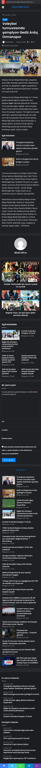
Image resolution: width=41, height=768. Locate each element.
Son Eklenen (20, 470)
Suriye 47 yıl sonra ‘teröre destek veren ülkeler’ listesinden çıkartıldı (18, 642)
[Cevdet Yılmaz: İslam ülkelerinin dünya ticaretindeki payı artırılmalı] (8, 612)
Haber (14, 15)
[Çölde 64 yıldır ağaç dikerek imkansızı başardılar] (8, 503)
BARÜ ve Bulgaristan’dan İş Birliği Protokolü (27, 491)
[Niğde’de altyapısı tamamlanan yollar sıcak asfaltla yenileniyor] (11, 335)
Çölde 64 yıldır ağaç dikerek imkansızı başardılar (23, 2)
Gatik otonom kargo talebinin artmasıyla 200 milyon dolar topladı (19, 623)
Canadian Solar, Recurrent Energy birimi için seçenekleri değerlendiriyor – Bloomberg (19, 538)
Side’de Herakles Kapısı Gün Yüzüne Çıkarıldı (9, 371)
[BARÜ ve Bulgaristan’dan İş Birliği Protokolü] (8, 162)
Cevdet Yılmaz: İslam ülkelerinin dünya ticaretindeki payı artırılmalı (25, 612)
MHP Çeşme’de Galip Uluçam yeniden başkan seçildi (30, 371)
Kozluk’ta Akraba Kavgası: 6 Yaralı (28, 332)
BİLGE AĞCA (9, 42)
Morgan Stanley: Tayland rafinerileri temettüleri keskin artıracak (17, 557)
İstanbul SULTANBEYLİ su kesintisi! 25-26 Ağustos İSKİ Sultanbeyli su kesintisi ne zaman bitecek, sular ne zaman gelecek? (19, 600)
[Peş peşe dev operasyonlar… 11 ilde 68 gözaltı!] (8, 633)
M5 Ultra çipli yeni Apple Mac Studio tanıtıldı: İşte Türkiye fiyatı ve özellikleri (27, 660)
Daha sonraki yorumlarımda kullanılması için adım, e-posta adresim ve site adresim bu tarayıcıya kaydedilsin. (19, 450)
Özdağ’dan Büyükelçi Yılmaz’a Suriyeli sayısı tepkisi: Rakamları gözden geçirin (27, 480)
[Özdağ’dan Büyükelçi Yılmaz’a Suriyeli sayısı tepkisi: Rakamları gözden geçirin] (8, 145)
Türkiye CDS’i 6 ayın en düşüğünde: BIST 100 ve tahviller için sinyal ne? (20, 582)
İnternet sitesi (7, 438)
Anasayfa (7, 15)
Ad (3, 421)
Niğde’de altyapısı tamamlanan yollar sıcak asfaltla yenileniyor (10, 345)
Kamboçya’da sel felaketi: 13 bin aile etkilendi (29, 358)
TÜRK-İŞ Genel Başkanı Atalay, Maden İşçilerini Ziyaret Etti (8, 359)
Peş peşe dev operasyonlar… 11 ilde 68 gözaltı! (26, 632)
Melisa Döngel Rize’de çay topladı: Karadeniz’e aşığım (16, 573)
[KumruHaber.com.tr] (20, 7)
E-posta (5, 430)
